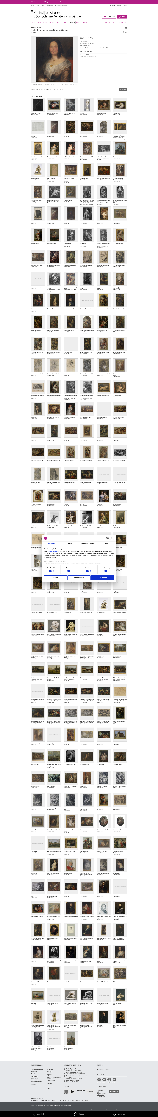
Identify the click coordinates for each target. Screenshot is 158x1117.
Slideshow (123, 89)
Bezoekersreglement (36, 1081)
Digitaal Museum (51, 1080)
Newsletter (115, 1091)
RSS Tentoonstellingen (101, 1092)
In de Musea (34, 1076)
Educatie (107, 22)
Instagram (109, 1082)
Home (32, 5)
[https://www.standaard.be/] (90, 1091)
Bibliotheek (49, 1071)
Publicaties (49, 1072)
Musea (78, 22)
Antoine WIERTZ (88, 55)
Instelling (85, 22)
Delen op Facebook (121, 32)
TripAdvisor (114, 1082)
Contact (38, 5)
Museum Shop (34, 1080)
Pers (43, 5)
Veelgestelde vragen (37, 1069)
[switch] (69, 571)
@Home (124, 22)
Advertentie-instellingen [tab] (88, 543)
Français (119, 5)
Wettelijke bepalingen (113, 1109)
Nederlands (112, 5)
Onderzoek (116, 22)
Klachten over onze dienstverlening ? (84, 1109)
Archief (48, 1075)
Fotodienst (49, 1074)
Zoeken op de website (55, 5)
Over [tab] (106, 543)
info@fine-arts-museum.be (82, 1100)
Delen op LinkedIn (123, 32)
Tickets (123, 16)
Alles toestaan (103, 577)
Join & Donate (111, 16)
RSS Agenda (100, 1090)
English (125, 5)
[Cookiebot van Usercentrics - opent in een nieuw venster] (107, 538)
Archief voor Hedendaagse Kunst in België (54, 1077)
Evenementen (49, 5)
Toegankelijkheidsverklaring (100, 1109)
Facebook (99, 1082)
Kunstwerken (126, 28)
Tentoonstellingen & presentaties (48, 22)
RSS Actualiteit (100, 1095)
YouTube (104, 1082)
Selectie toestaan (79, 577)
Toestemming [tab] (51, 543)
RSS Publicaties (101, 1096)
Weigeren (55, 577)
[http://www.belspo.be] (66, 1092)
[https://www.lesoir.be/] (81, 1090)
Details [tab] (70, 543)
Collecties (71, 22)
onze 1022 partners (53, 551)
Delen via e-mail (126, 32)
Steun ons (50, 1086)
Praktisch (33, 22)
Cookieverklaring (123, 1109)
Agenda (63, 22)
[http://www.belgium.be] (72, 1092)
